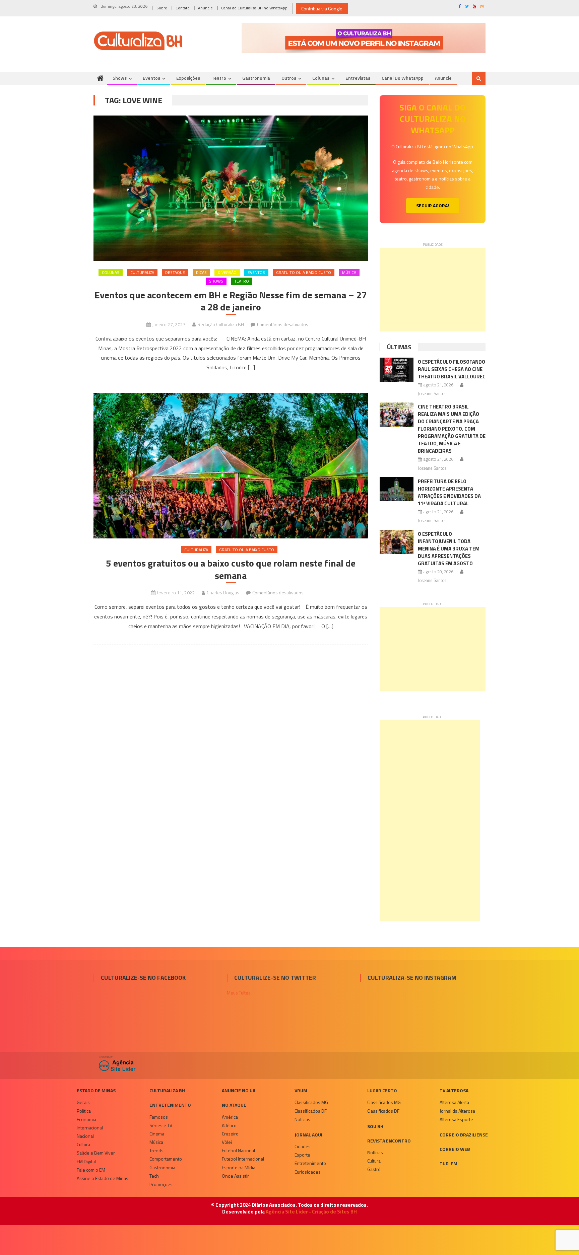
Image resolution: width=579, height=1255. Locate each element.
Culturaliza (142, 272)
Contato (183, 8)
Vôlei (227, 1142)
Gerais (83, 1102)
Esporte (302, 1154)
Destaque (175, 272)
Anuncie (205, 8)
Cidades (303, 1146)
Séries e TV (160, 1125)
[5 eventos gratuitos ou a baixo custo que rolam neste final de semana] (230, 465)
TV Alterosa (454, 1090)
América (230, 1116)
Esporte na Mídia (238, 1167)
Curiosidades (308, 1171)
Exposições (188, 77)
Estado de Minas (96, 1090)
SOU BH (375, 1126)
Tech (154, 1175)
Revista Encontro (389, 1140)
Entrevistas (357, 77)
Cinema (156, 1133)
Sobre (161, 8)
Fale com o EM (91, 1169)
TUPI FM (448, 1163)
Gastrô (374, 1169)
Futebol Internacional (243, 1158)
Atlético (229, 1125)
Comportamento (165, 1158)
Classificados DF (311, 1110)
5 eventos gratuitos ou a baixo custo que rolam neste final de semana (231, 569)
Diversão (227, 272)
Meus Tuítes (239, 992)
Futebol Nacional (238, 1150)
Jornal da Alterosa (457, 1110)
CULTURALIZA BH (167, 1090)
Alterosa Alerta (454, 1102)
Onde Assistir (235, 1175)
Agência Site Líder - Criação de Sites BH (311, 1211)
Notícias (302, 1119)
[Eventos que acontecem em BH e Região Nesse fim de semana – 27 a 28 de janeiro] (230, 188)
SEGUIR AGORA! (432, 205)
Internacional (90, 1127)
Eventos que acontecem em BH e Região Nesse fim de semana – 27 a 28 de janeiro (230, 301)
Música (349, 272)
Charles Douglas (223, 592)
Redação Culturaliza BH (220, 324)
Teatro (218, 77)
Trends (156, 1150)
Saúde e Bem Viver (96, 1152)
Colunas (320, 77)
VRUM (301, 1090)
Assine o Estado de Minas (102, 1178)
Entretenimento (170, 1104)
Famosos (158, 1116)
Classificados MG (311, 1102)
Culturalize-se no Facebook (143, 977)
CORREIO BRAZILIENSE (464, 1134)
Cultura (83, 1144)
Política (84, 1110)
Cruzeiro (230, 1133)
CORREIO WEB (455, 1149)
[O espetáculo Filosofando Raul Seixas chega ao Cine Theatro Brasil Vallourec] (396, 370)
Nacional (85, 1135)
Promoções (161, 1184)
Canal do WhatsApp (403, 77)
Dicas (201, 272)
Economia (86, 1119)
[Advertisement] (433, 289)
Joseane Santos (432, 393)
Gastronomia (256, 77)
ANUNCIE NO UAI (239, 1090)
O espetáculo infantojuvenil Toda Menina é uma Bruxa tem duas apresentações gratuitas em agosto (448, 548)
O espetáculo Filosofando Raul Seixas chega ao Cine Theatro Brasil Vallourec (452, 369)
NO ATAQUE (234, 1104)
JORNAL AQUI (308, 1134)
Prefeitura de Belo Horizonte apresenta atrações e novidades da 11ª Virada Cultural (449, 492)
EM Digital (86, 1161)
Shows (120, 77)
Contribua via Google (321, 8)
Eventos (151, 77)
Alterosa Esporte (456, 1119)
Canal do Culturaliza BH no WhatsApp (254, 8)
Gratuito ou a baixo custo (303, 272)
